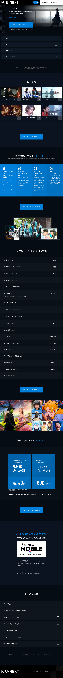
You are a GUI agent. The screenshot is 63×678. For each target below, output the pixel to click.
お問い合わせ (46, 671)
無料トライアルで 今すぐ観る (50, 2)
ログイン (36, 2)
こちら (31, 29)
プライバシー (41, 671)
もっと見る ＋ (31, 124)
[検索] (31, 2)
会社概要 (37, 671)
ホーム (34, 671)
